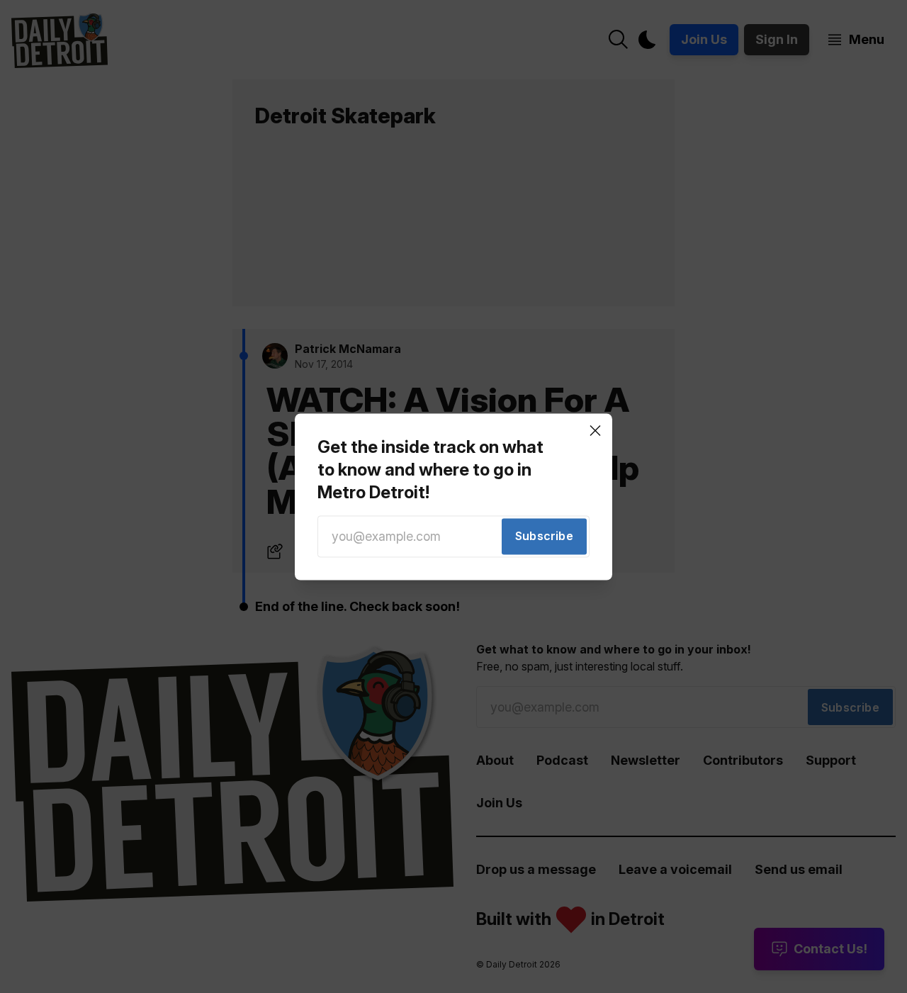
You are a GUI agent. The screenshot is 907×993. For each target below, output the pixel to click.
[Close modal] (595, 430)
